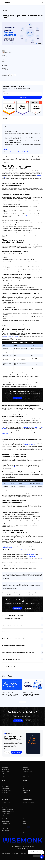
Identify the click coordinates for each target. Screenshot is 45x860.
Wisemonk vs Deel (5, 789)
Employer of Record (5, 772)
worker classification (31, 554)
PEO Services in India (26, 779)
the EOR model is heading (8, 547)
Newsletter (25, 798)
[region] (22, 357)
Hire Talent (3, 781)
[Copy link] (15, 75)
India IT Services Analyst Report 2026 (29, 808)
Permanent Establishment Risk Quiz (8, 815)
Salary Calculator (4, 812)
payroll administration (23, 549)
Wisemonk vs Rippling (5, 796)
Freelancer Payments (5, 775)
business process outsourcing (8, 271)
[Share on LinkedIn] (9, 75)
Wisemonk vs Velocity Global (7, 798)
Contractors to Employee (27, 775)
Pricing (24, 827)
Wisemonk (4, 535)
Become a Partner (26, 800)
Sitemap (24, 837)
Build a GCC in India (5, 779)
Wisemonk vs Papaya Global (6, 794)
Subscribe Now (22, 97)
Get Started (27, 725)
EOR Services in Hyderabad (6, 831)
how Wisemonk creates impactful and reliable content (19, 151)
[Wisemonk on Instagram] (26, 853)
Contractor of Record (5, 773)
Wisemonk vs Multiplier (5, 791)
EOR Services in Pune (5, 835)
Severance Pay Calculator (6, 817)
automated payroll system (24, 552)
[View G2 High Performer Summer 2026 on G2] (9, 108)
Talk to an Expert (17, 398)
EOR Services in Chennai (6, 827)
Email (4, 91)
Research (24, 789)
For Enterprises (25, 773)
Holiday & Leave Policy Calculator (7, 814)
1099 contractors (31, 556)
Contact (24, 833)
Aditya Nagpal (8, 52)
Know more (6, 753)
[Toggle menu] (42, 2)
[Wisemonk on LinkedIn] (22, 853)
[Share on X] (12, 75)
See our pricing (28, 398)
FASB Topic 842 (15, 466)
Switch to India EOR (26, 777)
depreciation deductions (12, 448)
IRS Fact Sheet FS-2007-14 (30, 444)
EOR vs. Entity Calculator (6, 806)
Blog (23, 787)
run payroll (32, 255)
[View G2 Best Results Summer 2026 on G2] (22, 108)
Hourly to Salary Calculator (6, 819)
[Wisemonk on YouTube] (24, 853)
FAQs (24, 793)
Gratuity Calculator (5, 808)
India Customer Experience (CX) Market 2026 (30, 810)
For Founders (25, 772)
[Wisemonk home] (6, 2)
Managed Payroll (4, 777)
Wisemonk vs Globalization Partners (8, 800)
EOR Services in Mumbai (6, 833)
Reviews (24, 835)
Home (24, 825)
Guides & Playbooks (26, 794)
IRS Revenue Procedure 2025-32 (16, 425)
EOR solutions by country (27, 781)
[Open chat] (41, 857)
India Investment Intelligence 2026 (29, 806)
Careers (24, 831)
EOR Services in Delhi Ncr (6, 829)
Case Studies (25, 796)
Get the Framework (16, 756)
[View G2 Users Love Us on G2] (36, 108)
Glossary (24, 791)
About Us (24, 829)
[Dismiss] (41, 851)
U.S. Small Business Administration (10, 336)
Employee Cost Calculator (6, 810)
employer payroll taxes (27, 215)
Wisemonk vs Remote (5, 793)
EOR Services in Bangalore (6, 825)
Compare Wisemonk (5, 787)
